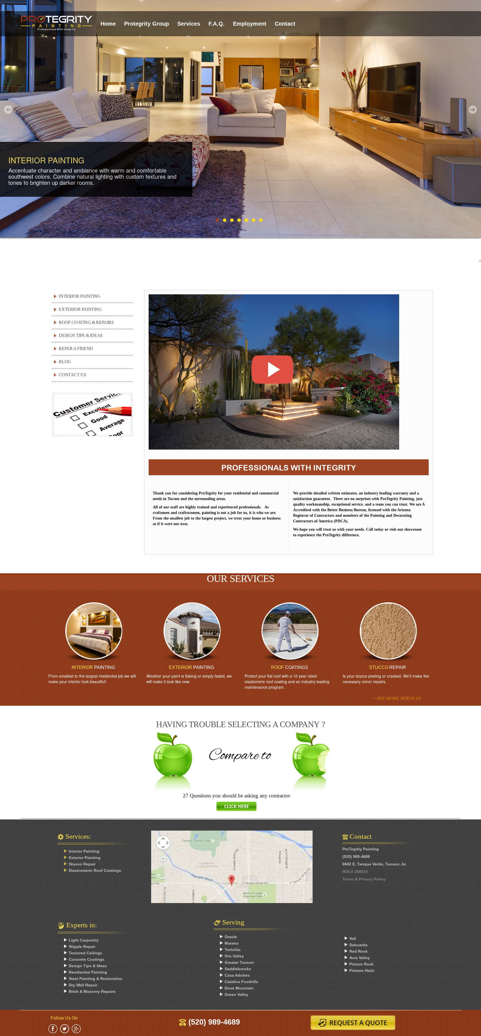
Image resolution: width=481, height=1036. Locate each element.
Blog (65, 361)
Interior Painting (79, 296)
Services (188, 24)
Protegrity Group (146, 24)
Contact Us (72, 374)
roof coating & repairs (86, 322)
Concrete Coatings (86, 959)
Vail (352, 938)
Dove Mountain (239, 988)
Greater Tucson (239, 962)
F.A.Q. (216, 24)
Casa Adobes (237, 975)
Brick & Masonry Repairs (92, 991)
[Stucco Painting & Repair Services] (388, 632)
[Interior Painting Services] (93, 632)
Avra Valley (359, 957)
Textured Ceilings (85, 953)
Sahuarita (358, 945)
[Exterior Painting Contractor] (191, 632)
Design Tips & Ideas (88, 966)
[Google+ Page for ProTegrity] (76, 1028)
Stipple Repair (82, 946)
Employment (249, 24)
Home (108, 24)
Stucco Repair (82, 864)
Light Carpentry (84, 940)
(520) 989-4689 (213, 1022)
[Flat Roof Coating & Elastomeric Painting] (290, 632)
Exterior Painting (84, 857)
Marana (232, 943)
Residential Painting (88, 972)
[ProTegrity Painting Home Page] (56, 18)
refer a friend (76, 348)
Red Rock (358, 951)
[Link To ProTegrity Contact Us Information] (240, 875)
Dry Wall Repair (83, 985)
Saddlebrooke (238, 969)
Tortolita (232, 949)
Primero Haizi (361, 970)
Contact (285, 24)
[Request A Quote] (355, 1022)
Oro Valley (234, 956)
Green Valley (236, 994)
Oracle (231, 937)
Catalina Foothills (241, 981)
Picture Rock (361, 964)
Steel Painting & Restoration (95, 978)
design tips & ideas (80, 335)
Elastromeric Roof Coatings (95, 870)
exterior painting (80, 309)
